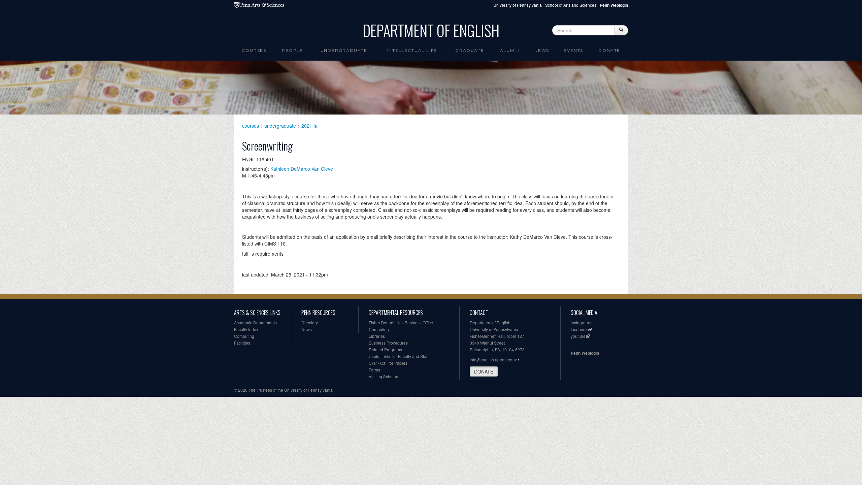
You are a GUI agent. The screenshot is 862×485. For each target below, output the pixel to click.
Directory (309, 322)
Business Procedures (388, 343)
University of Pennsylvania (517, 5)
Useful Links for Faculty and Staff (398, 356)
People (292, 50)
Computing (244, 336)
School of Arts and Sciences (570, 5)
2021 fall (310, 125)
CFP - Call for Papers (388, 363)
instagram (580, 322)
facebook (579, 329)
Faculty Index (246, 329)
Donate (609, 50)
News (541, 50)
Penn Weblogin (585, 353)
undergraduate (280, 125)
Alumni (510, 50)
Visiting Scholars (384, 376)
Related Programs (385, 349)
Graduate (469, 50)
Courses (254, 50)
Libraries (377, 336)
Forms (374, 370)
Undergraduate (344, 50)
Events (573, 50)
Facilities (242, 343)
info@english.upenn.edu (492, 359)
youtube (578, 336)
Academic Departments (255, 322)
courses (250, 125)
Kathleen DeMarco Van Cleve (301, 168)
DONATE (483, 371)
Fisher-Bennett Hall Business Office (401, 322)
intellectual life (412, 50)
